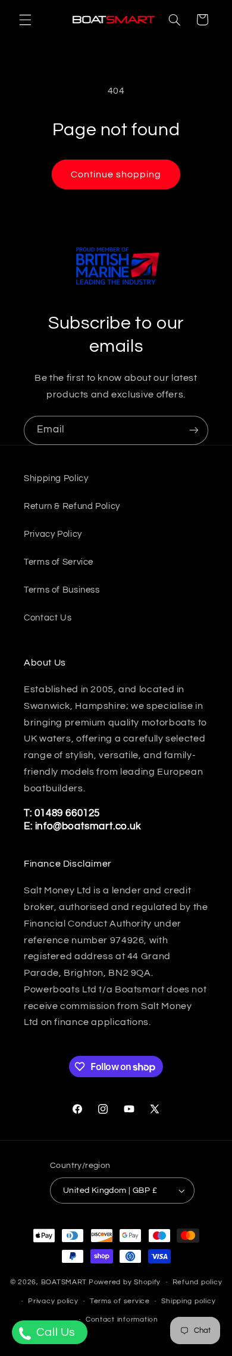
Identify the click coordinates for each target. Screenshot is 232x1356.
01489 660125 (67, 813)
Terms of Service (58, 562)
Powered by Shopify (125, 1282)
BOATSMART (64, 1282)
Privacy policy (53, 1301)
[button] (25, 19)
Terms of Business (62, 589)
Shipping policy (188, 1301)
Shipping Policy (56, 478)
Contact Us (47, 617)
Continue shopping (116, 174)
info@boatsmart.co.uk (87, 826)
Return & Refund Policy (72, 506)
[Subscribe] (194, 430)
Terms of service (120, 1301)
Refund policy (197, 1282)
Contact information (122, 1319)
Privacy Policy (53, 534)
